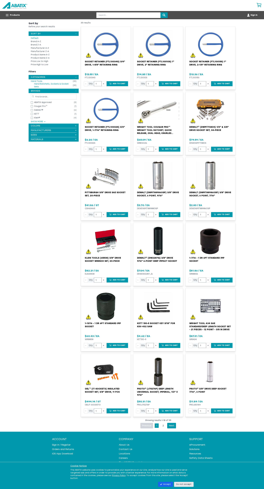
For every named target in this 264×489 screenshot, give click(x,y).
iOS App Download (62, 453)
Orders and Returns (63, 449)
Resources (195, 453)
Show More (37, 121)
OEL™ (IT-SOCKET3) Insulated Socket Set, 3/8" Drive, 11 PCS (102, 390)
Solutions (194, 449)
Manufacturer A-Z (40, 48)
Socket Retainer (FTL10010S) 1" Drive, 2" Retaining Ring (155, 63)
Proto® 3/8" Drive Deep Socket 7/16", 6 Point (207, 390)
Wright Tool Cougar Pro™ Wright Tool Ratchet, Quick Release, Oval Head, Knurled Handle (154, 130)
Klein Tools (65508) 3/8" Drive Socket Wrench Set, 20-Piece (103, 259)
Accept (167, 484)
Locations (124, 453)
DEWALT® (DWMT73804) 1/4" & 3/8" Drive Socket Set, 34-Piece (209, 128)
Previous (146, 425)
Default (34, 38)
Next (171, 425)
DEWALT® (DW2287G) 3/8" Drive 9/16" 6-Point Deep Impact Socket (157, 259)
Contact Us (125, 449)
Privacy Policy (119, 475)
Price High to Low (39, 64)
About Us (124, 444)
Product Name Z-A (40, 58)
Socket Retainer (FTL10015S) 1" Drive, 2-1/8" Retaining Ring (207, 63)
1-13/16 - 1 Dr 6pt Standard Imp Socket (103, 325)
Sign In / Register (61, 444)
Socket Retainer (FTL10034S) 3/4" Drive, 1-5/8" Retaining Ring (105, 63)
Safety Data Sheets (201, 458)
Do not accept (183, 484)
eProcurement (197, 444)
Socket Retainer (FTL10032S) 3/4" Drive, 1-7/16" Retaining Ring (105, 128)
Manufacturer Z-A (40, 51)
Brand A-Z (36, 41)
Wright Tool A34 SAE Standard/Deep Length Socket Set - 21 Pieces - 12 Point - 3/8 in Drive (210, 326)
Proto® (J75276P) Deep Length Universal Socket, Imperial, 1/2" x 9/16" (157, 392)
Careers (123, 458)
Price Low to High (39, 61)
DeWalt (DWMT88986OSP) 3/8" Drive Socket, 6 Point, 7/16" (210, 194)
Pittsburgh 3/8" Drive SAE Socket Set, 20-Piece (105, 194)
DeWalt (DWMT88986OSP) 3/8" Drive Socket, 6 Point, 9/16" (158, 194)
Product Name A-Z (40, 54)
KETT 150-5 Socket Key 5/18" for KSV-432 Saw (156, 325)
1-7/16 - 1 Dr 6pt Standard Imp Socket (206, 259)
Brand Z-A (36, 45)
